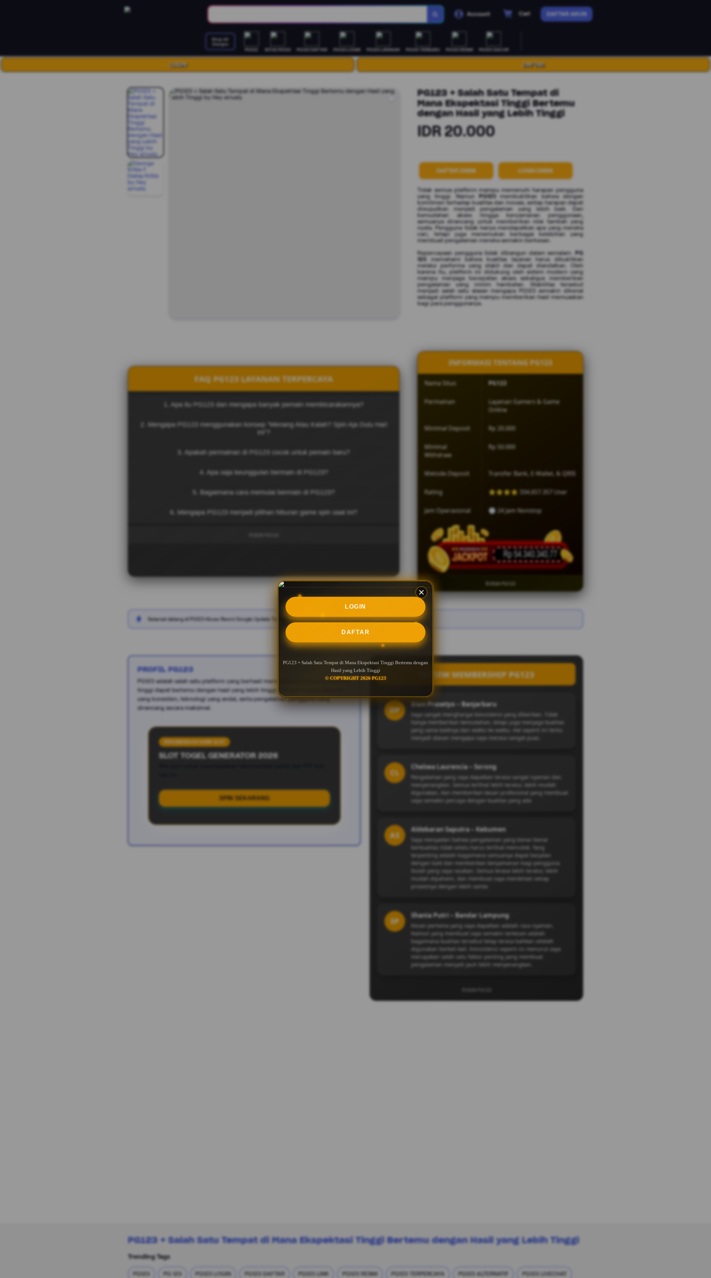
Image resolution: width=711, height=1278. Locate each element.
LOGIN (355, 606)
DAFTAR (355, 632)
